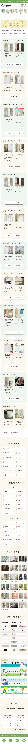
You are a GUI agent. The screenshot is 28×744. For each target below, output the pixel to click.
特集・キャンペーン (11, 16)
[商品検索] (4, 741)
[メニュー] (25, 5)
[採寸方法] (17, 741)
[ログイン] (18, 5)
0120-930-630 (15, 708)
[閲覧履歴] (24, 741)
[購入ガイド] (10, 741)
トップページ (4, 16)
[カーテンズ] (6, 5)
